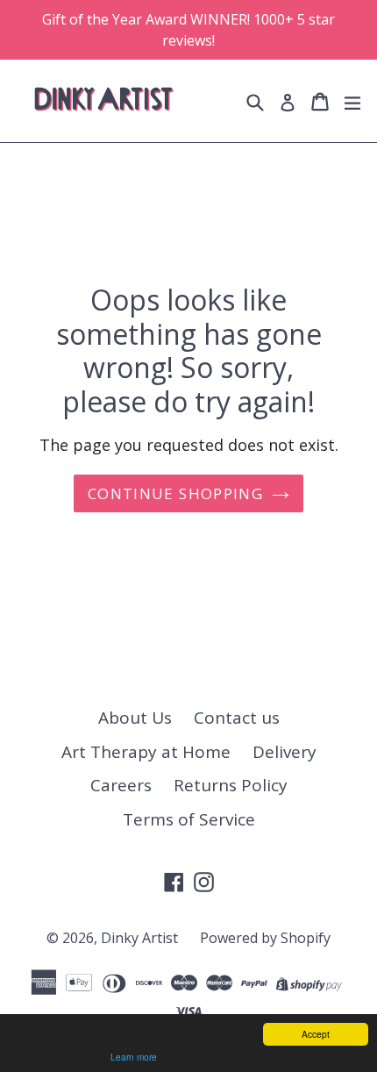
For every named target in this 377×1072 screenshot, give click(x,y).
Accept (316, 1033)
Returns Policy (231, 785)
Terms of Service (189, 819)
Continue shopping (175, 493)
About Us (135, 717)
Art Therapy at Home (146, 751)
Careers (121, 785)
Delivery (285, 751)
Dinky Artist (139, 937)
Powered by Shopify (265, 937)
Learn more (133, 1056)
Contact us (237, 717)
